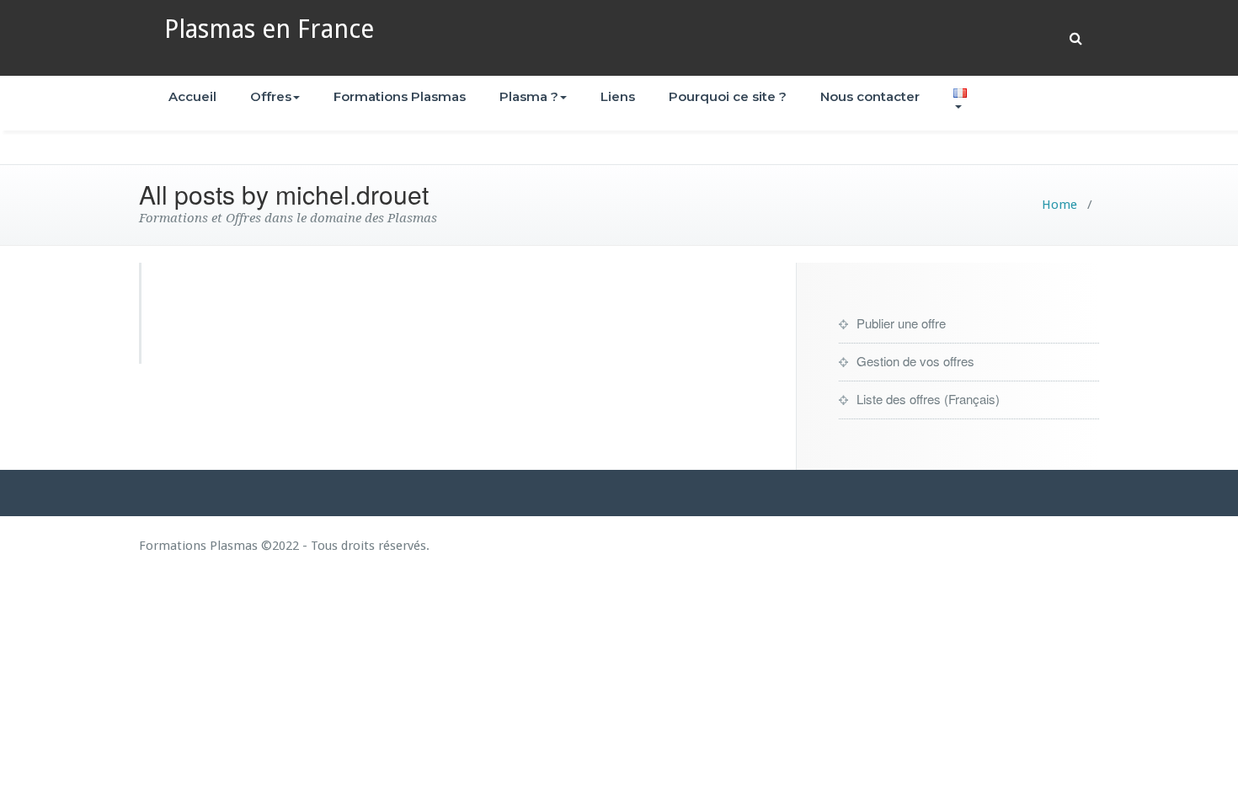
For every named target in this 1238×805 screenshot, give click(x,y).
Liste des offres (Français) (928, 399)
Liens (617, 96)
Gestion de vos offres (915, 361)
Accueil (192, 96)
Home (1059, 204)
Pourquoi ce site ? (728, 96)
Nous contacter (870, 96)
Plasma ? (528, 96)
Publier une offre (901, 323)
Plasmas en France (269, 29)
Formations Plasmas (400, 96)
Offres (270, 96)
